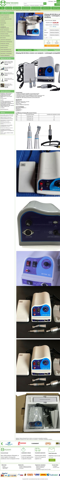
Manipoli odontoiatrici (4, 15)
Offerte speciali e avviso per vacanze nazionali (6, 118)
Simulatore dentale (4, 33)
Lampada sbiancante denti (5, 18)
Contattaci (2, 102)
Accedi (4, 466)
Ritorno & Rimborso (40, 467)
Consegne (38, 468)
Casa (2, 8)
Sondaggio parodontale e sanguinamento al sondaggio (7, 130)
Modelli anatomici (4, 47)
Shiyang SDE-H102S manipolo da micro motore (9, 73)
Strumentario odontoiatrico (6, 51)
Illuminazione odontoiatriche (6, 41)
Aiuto (55, 1)
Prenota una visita (6, 127)
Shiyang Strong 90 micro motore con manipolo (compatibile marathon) (33, 438)
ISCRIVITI (52, 460)
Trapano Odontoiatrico (36, 8)
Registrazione (5, 467)
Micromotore (27, 5)
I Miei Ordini (5, 468)
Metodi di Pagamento (40, 466)
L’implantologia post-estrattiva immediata (6, 126)
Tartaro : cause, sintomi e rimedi (6, 133)
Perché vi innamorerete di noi (25, 467)
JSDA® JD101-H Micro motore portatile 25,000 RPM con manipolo (9, 62)
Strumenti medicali (4, 45)
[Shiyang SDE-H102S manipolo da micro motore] (2, 74)
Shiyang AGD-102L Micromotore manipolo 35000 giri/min (8, 85)
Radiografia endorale (4, 43)
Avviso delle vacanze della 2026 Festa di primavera (6, 115)
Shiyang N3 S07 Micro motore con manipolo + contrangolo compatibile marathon (36, 439)
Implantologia (3, 22)
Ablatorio (2, 24)
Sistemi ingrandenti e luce (5, 49)
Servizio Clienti (3, 92)
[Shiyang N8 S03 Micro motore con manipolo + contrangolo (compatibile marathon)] (29, 26)
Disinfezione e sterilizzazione (6, 31)
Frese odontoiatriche (4, 17)
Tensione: (46, 32)
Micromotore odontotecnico (11, 10)
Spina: (45, 35)
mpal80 (1, 94)
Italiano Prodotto (17, 8)
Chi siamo (50, 1)
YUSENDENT (35, 443)
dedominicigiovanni (4, 103)
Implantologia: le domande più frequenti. (6, 121)
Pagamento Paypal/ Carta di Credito (43, 469)
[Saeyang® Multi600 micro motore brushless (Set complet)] (2, 68)
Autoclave (42, 5)
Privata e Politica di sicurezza (25, 466)
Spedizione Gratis (46, 8)
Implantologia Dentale (5, 123)
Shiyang (54, 26)
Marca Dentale (9, 8)
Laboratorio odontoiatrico (34, 5)
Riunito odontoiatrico (26, 8)
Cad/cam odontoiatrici (5, 55)
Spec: (45, 30)
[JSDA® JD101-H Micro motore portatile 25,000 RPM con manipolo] (2, 63)
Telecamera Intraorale (5, 35)
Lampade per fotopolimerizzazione (4, 27)
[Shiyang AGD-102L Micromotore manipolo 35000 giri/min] (2, 85)
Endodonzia (2, 20)
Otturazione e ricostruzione (6, 53)
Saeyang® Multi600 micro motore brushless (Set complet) (9, 68)
